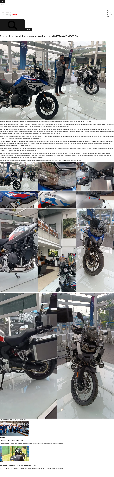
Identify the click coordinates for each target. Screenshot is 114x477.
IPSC (108, 16)
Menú (28, 29)
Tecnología (109, 14)
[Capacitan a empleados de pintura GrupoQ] (14, 428)
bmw (15, 419)
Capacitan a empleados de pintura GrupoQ (12, 440)
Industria (109, 8)
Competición (110, 12)
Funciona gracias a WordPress (7, 476)
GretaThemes (27, 476)
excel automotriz (19, 419)
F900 (24, 419)
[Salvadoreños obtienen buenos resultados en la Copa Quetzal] (14, 453)
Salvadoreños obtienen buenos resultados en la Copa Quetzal (18, 465)
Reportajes (109, 10)
